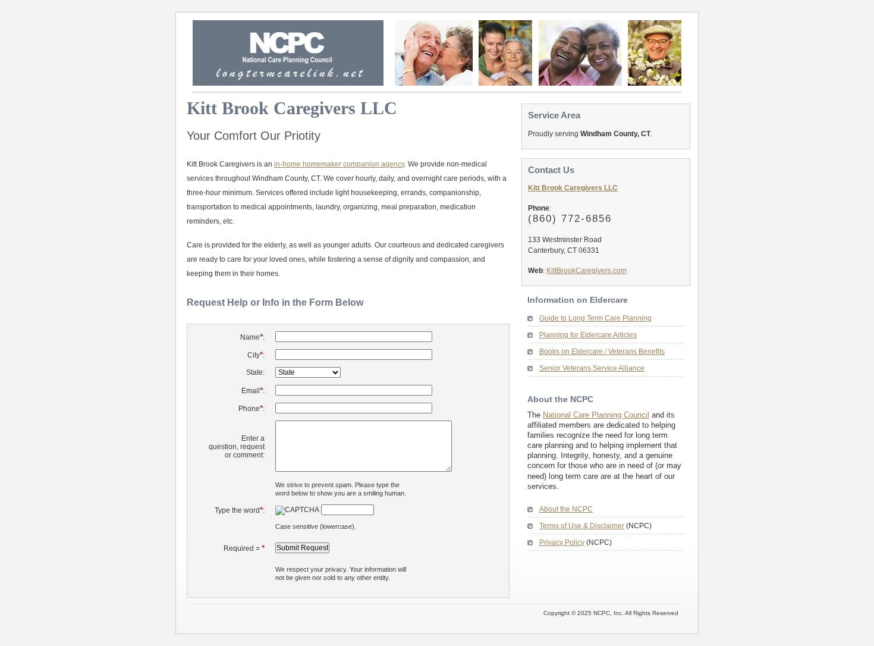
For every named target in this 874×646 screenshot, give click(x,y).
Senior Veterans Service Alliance (592, 368)
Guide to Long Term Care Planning (595, 318)
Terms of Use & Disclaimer (581, 526)
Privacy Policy (561, 542)
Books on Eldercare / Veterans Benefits (602, 351)
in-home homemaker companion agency (339, 164)
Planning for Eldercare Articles (588, 335)
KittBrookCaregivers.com (586, 270)
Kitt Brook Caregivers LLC (573, 188)
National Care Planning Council (596, 414)
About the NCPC (566, 509)
